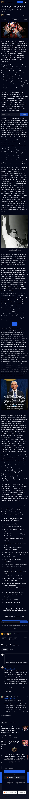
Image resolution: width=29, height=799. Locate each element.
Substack (7, 796)
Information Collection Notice (15, 627)
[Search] (26, 722)
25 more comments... (6, 715)
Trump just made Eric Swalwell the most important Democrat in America (10, 728)
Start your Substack (11, 792)
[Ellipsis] (27, 667)
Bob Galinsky (7, 696)
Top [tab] (3, 722)
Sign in (26, 2)
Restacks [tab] (11, 649)
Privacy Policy (17, 783)
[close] (24, 748)
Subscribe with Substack (15, 777)
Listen (25, 15)
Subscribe (20, 2)
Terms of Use (22, 625)
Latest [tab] (6, 722)
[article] (14, 732)
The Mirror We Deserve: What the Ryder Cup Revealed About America (10, 743)
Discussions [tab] (12, 722)
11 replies (8, 691)
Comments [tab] (4, 649)
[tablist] (7, 649)
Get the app (22, 792)
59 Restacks (19, 634)
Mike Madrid (7, 14)
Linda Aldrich (7, 667)
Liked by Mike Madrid (10, 668)
